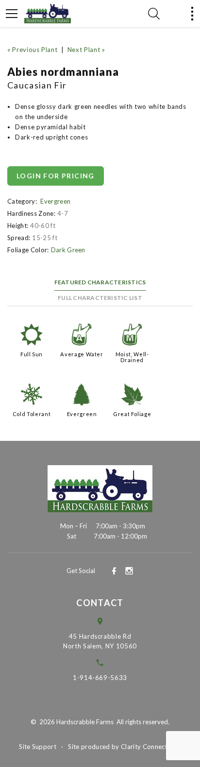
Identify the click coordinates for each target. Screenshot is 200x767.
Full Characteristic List (100, 297)
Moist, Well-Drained (132, 357)
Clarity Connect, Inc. (151, 746)
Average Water (81, 354)
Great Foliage (132, 414)
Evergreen (55, 201)
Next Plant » (86, 49)
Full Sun (31, 354)
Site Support (37, 746)
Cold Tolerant (31, 414)
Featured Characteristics (100, 282)
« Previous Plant (32, 49)
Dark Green (68, 250)
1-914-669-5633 (100, 677)
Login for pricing (56, 176)
